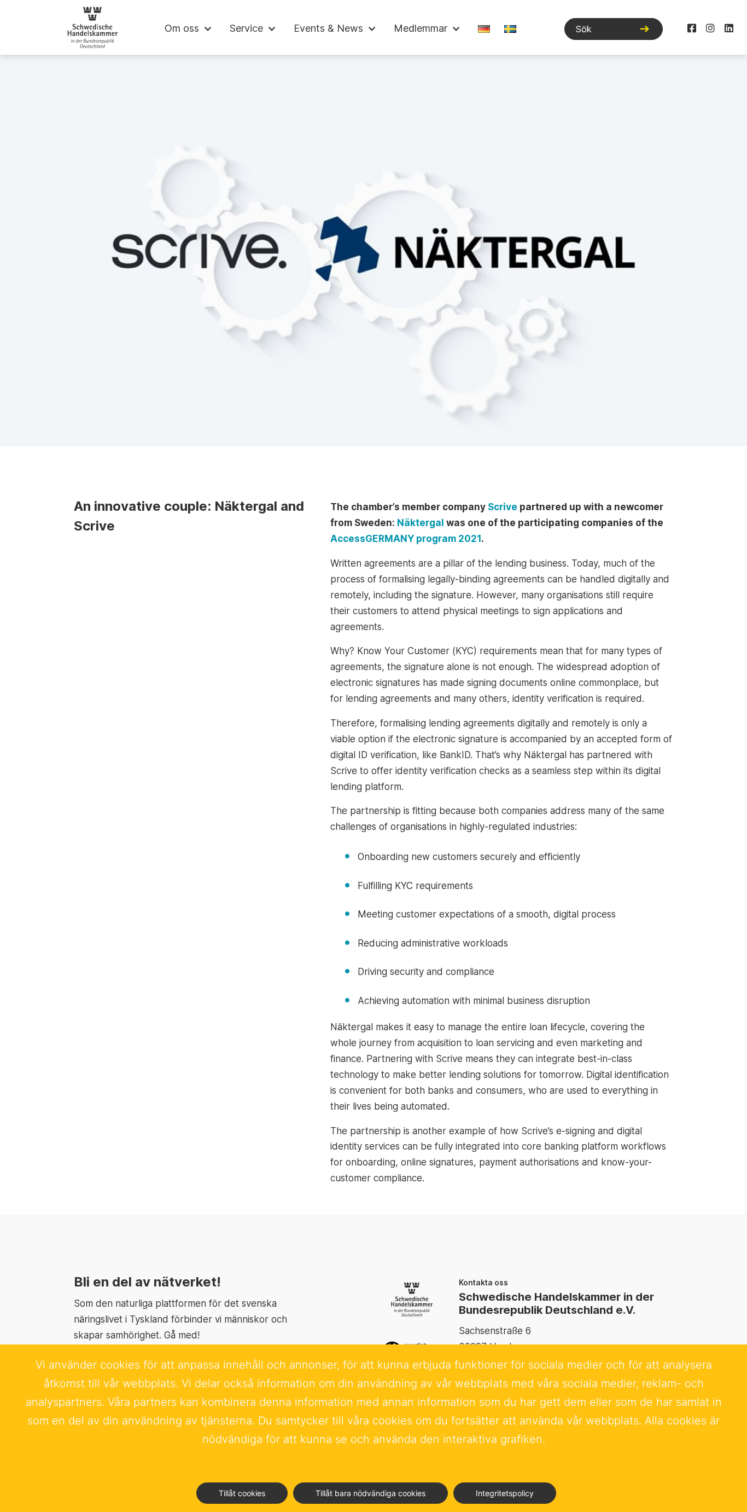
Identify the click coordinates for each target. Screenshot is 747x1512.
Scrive (502, 506)
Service (246, 28)
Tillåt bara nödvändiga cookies (370, 1493)
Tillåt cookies (242, 1493)
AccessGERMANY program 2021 (405, 538)
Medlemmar (420, 28)
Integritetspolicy (505, 1493)
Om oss (182, 28)
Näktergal (420, 522)
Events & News (328, 28)
